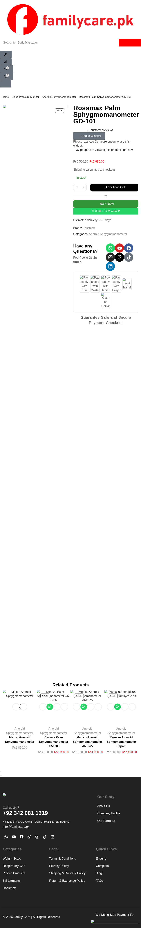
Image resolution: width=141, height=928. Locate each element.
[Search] (130, 42)
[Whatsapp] (110, 248)
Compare (101, 141)
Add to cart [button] (42, 707)
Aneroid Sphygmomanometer (59, 96)
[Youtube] (119, 248)
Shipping (79, 169)
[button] (6, 54)
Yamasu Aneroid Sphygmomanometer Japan (121, 742)
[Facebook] (128, 248)
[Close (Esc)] (0, 771)
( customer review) (100, 130)
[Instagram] (110, 257)
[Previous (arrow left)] (0, 775)
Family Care (22, 917)
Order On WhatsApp (107, 211)
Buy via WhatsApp (49, 707)
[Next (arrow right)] (1, 775)
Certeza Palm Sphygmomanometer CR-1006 (53, 742)
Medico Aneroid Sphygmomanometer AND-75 (87, 742)
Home (5, 96)
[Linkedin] (110, 266)
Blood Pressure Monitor (25, 96)
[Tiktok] (128, 257)
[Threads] (119, 257)
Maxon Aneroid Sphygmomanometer (19, 739)
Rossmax (88, 228)
